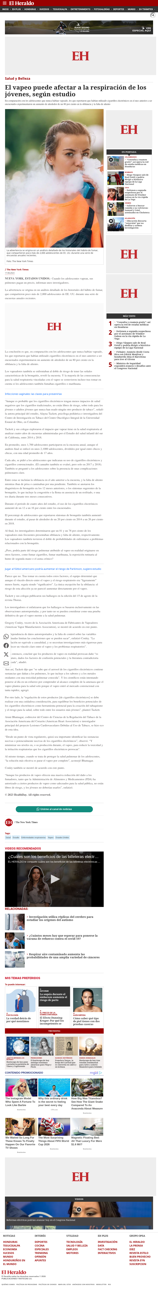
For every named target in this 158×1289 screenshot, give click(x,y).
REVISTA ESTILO (138, 1253)
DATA (101, 1245)
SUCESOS (8, 1253)
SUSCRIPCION (137, 1264)
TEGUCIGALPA (11, 1245)
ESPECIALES (42, 1249)
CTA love (54, 1110)
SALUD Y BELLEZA (77, 1245)
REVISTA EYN (137, 1260)
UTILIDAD (72, 1235)
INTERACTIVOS (107, 1253)
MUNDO (8, 1256)
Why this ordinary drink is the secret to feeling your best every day (52, 1102)
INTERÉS (40, 1235)
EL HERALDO (137, 1242)
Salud (8, 837)
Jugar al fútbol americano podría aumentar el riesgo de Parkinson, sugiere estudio (53, 569)
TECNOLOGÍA (74, 1242)
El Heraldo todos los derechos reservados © (24, 1276)
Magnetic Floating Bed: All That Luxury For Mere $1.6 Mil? (86, 1141)
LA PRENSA (136, 1245)
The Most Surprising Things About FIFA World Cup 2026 (53, 1141)
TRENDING (41, 1253)
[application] (54, 879)
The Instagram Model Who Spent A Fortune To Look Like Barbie (20, 1102)
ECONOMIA (10, 1249)
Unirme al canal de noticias (56, 809)
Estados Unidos (62, 837)
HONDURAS (10, 1242)
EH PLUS (103, 1235)
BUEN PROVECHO (140, 1256)
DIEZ (132, 1249)
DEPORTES (41, 1242)
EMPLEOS (72, 1249)
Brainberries (21, 1110)
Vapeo (50, 837)
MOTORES (72, 1253)
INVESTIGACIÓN (107, 1242)
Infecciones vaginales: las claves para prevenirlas (33, 394)
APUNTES (40, 1260)
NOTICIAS (9, 1235)
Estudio (16, 837)
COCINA (39, 1245)
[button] (6, 636)
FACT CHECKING (107, 1249)
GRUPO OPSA (137, 1235)
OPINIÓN (40, 1256)
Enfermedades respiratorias (33, 837)
